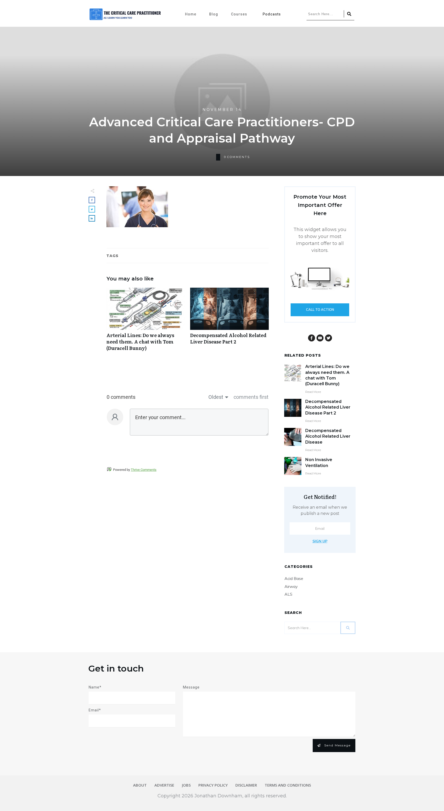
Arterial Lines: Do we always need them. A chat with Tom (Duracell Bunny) (145, 322)
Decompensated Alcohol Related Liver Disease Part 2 (229, 322)
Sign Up (319, 541)
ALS (288, 594)
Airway (291, 586)
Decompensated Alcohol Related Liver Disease (327, 436)
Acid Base (293, 578)
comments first (251, 397)
